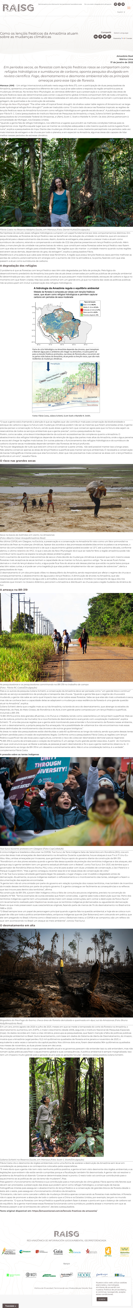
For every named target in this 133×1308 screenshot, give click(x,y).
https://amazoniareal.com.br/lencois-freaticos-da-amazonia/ (64, 1211)
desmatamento (8, 1030)
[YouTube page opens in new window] (123, 4)
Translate (129, 38)
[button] (121, 12)
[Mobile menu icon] (128, 7)
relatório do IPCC (25, 551)
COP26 (14, 541)
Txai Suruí (57, 852)
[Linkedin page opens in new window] (119, 4)
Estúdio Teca (87, 1288)
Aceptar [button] (102, 1299)
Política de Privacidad (43, 1288)
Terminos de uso (61, 1288)
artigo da (15, 104)
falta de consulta (67, 892)
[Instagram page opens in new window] (115, 4)
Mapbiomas (41, 902)
